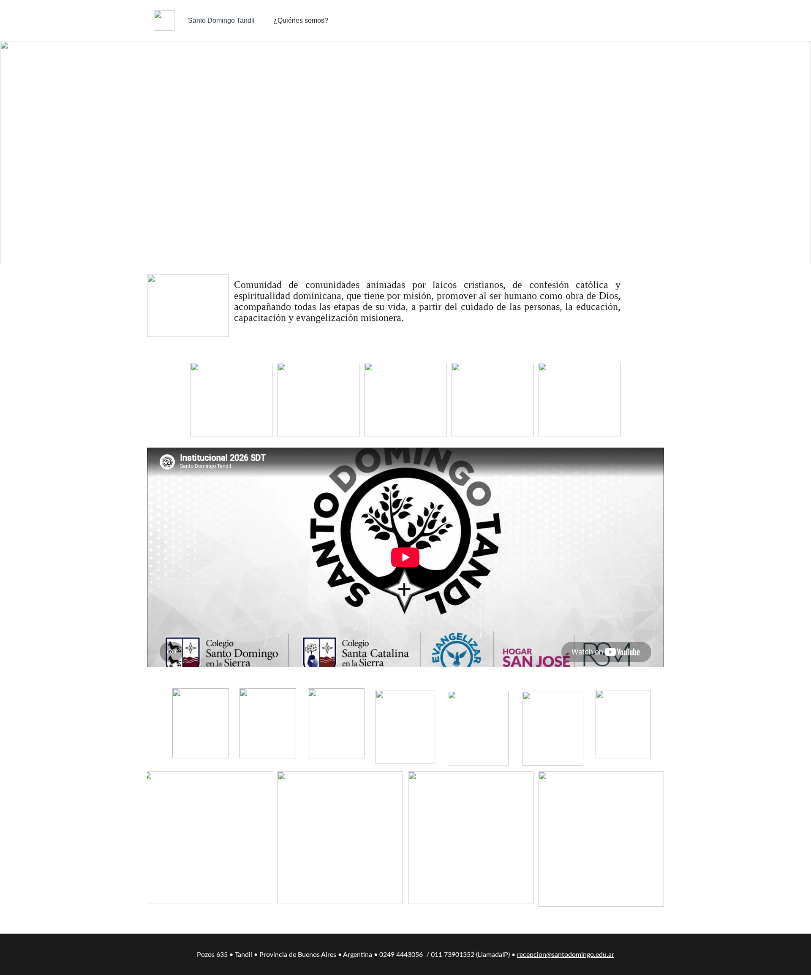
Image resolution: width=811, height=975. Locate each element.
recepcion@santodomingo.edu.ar (565, 954)
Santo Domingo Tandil (221, 20)
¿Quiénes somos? (300, 20)
